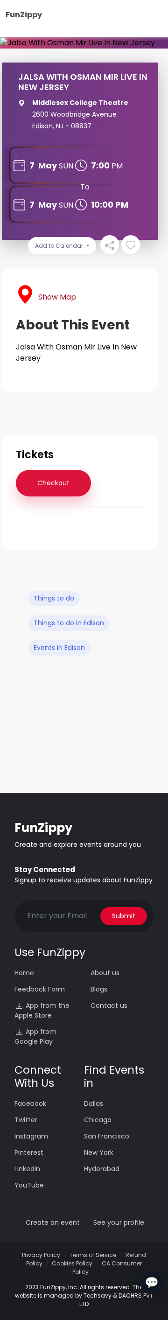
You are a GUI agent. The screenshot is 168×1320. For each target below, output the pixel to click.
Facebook (30, 1103)
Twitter (25, 1119)
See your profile (118, 1222)
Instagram (31, 1136)
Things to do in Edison (69, 623)
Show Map (57, 297)
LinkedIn (27, 1168)
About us (105, 973)
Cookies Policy (72, 1263)
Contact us (109, 1005)
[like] (130, 244)
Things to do (54, 598)
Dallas (93, 1103)
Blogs (99, 989)
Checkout (53, 483)
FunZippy (24, 14)
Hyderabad (101, 1168)
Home (24, 973)
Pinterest (28, 1152)
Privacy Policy (41, 1255)
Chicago (98, 1119)
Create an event (53, 1222)
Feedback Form (39, 989)
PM (117, 166)
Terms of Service (93, 1255)
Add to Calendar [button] (59, 246)
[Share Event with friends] (109, 244)
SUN (66, 166)
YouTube (29, 1185)
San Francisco (106, 1136)
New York (98, 1152)
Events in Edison (59, 647)
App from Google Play (35, 1036)
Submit (123, 916)
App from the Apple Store (42, 1010)
